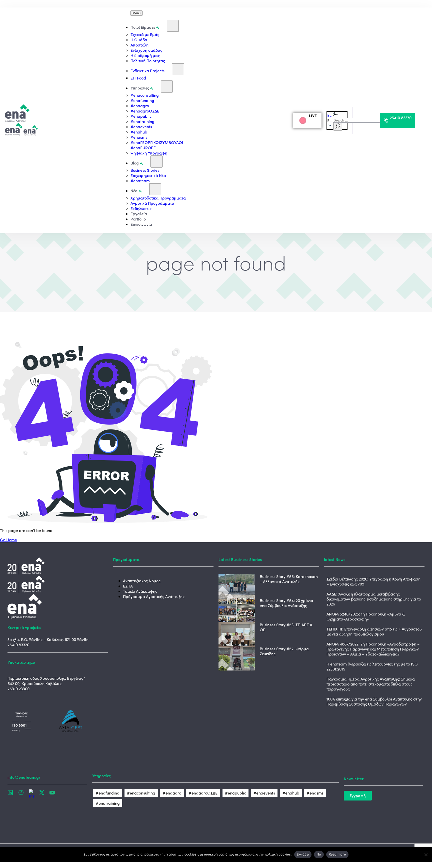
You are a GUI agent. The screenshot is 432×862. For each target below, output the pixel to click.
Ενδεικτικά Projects (147, 70)
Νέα (134, 190)
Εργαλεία (138, 213)
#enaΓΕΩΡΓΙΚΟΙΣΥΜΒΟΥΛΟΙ (156, 142)
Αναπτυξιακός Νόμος (141, 580)
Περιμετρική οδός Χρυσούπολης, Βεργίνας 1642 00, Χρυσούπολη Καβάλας (47, 681)
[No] (425, 854)
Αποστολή (139, 45)
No (318, 854)
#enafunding (142, 100)
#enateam (140, 180)
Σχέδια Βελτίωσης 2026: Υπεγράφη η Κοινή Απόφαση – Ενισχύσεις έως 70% (373, 581)
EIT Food (138, 77)
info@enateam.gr (24, 777)
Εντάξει (303, 854)
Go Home (8, 539)
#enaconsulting (144, 95)
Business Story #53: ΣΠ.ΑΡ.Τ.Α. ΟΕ (286, 627)
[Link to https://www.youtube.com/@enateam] (52, 792)
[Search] (337, 126)
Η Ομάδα (138, 39)
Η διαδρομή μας (145, 55)
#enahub (138, 131)
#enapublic (141, 116)
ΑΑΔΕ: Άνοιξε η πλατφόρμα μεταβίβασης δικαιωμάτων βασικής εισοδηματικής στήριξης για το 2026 (373, 598)
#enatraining (142, 121)
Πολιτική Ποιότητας (147, 60)
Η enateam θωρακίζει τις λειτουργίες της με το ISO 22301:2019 (372, 666)
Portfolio (138, 219)
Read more (337, 854)
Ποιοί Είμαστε (142, 27)
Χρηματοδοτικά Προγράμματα (158, 197)
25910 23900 (19, 688)
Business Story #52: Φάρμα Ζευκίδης (284, 651)
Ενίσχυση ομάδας (146, 50)
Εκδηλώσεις (141, 208)
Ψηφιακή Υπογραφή (148, 153)
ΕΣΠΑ (128, 585)
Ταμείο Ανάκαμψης (140, 591)
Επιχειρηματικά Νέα (148, 175)
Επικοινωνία (141, 224)
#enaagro (139, 105)
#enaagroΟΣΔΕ (144, 111)
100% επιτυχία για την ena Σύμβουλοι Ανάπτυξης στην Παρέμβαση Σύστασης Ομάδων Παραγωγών (374, 701)
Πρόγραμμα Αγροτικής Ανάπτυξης (153, 596)
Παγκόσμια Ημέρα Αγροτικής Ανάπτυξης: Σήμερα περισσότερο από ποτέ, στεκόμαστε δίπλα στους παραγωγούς (370, 684)
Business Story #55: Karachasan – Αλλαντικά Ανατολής (289, 579)
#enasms (138, 137)
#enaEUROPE (143, 147)
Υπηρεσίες (139, 87)
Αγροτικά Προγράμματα (152, 203)
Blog (134, 163)
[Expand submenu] (173, 26)
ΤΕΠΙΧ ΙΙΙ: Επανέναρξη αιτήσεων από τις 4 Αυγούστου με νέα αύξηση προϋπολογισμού (374, 631)
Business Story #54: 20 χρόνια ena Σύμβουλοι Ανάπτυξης (286, 603)
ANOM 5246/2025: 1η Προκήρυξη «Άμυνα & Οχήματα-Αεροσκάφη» (365, 616)
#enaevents (141, 126)
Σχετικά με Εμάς (144, 34)
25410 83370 (18, 644)
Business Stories (144, 170)
